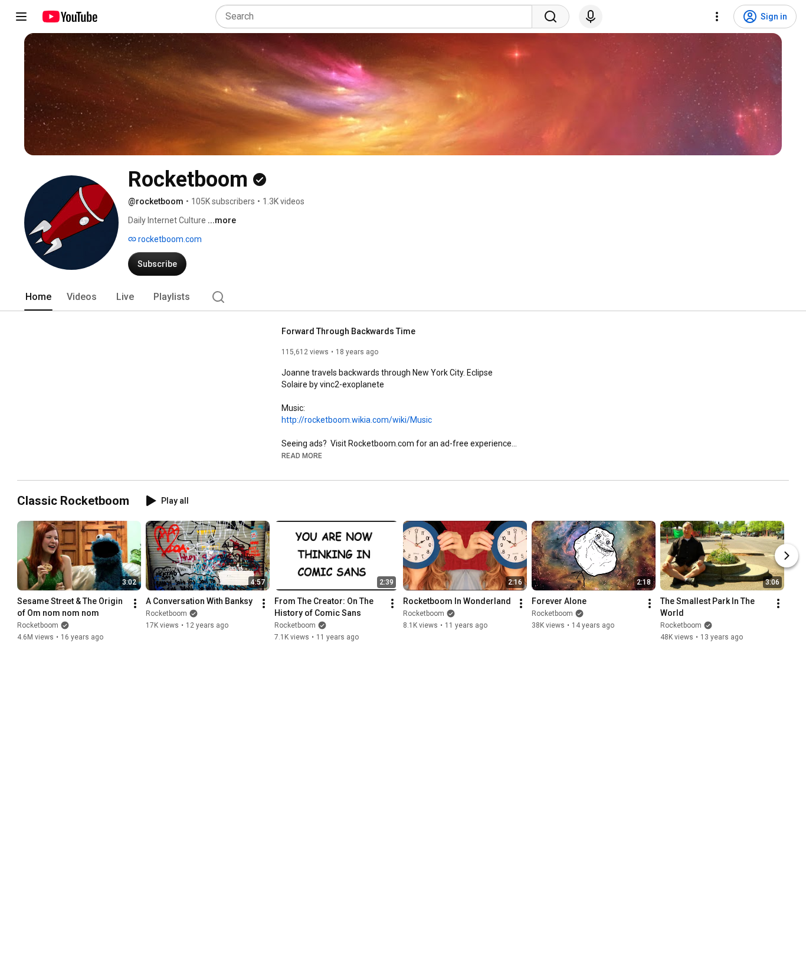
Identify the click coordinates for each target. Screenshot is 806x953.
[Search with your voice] (590, 16)
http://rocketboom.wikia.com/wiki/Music (356, 420)
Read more (301, 456)
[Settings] (717, 16)
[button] (301, 455)
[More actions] (135, 603)
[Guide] (21, 16)
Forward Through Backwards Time (348, 331)
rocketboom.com (169, 239)
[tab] (38, 297)
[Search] (550, 16)
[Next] (786, 555)
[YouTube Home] (69, 16)
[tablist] (403, 297)
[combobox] (377, 16)
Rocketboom (37, 625)
